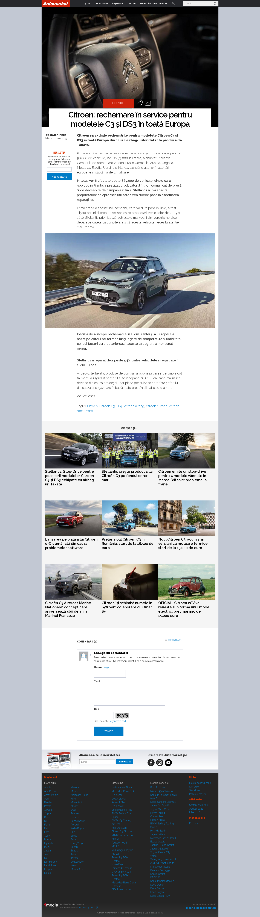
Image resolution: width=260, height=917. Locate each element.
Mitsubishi (76, 802)
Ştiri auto (194, 786)
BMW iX (155, 877)
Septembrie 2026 (198, 805)
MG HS (115, 846)
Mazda (74, 791)
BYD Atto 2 (118, 806)
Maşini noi (50, 777)
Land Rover (50, 865)
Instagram (159, 762)
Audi (46, 798)
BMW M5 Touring (121, 820)
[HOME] (56, 3)
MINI (73, 798)
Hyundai (48, 843)
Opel (73, 809)
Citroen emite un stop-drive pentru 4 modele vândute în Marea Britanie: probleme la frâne (182, 477)
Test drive (194, 790)
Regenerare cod (117, 721)
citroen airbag (134, 406)
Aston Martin (51, 795)
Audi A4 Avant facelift (162, 863)
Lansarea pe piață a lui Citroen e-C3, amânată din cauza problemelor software (71, 543)
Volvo (74, 865)
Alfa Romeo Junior (122, 889)
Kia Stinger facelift (160, 866)
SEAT (74, 832)
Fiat (46, 828)
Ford (46, 832)
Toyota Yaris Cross (160, 809)
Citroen (92, 406)
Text (97, 681)
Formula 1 (194, 823)
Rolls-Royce (77, 828)
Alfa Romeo (50, 791)
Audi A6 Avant (119, 827)
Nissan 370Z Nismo (161, 791)
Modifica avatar (84, 656)
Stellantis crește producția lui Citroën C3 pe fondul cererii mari (127, 475)
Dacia (47, 817)
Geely (47, 835)
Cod (96, 709)
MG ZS (115, 853)
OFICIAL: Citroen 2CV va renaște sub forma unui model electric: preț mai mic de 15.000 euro (184, 609)
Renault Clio (118, 802)
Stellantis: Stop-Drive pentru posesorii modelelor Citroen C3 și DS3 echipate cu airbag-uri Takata (70, 477)
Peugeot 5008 (119, 842)
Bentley (48, 802)
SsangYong (77, 843)
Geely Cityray (119, 798)
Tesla (73, 854)
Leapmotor (50, 869)
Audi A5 (116, 839)
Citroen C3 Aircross (122, 831)
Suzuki (74, 850)
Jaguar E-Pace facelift (162, 845)
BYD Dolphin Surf (121, 871)
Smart (74, 839)
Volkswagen (77, 861)
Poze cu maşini (197, 794)
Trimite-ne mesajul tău (201, 907)
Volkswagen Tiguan (122, 787)
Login (173, 3)
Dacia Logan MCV (160, 895)
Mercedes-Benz (79, 795)
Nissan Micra (157, 819)
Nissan (74, 806)
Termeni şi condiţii (88, 907)
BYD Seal (117, 795)
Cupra (47, 813)
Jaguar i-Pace (157, 834)
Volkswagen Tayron (122, 850)
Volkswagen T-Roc (122, 809)
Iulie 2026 (194, 812)
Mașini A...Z (77, 869)
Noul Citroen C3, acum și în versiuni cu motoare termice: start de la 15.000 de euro (183, 543)
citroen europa (156, 406)
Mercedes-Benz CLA (123, 791)
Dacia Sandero (158, 888)
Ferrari (47, 824)
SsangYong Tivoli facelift (163, 859)
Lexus (47, 872)
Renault (75, 824)
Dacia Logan (157, 892)
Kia (46, 858)
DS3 (119, 406)
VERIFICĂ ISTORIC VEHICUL (154, 3)
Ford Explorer (157, 787)
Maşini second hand (200, 783)
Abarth (47, 787)
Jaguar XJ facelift (159, 805)
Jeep (46, 854)
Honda (47, 839)
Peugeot (75, 813)
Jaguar (48, 850)
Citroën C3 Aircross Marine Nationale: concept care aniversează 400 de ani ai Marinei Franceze (68, 609)
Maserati (75, 787)
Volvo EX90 (118, 864)
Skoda (74, 835)
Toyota (74, 858)
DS (45, 820)
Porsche (75, 817)
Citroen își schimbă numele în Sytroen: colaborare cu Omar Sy (127, 607)
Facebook (151, 762)
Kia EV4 (116, 824)
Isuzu (47, 846)
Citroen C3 (107, 406)
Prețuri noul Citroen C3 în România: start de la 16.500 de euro (128, 543)
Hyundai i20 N (158, 830)
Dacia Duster (157, 884)
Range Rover (78, 820)
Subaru (75, 846)
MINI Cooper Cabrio (122, 835)
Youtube (168, 762)
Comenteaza (174, 640)
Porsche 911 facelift (122, 868)
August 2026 (196, 808)
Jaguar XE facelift (159, 848)
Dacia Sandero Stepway (163, 801)
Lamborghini (51, 861)
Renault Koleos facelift (162, 881)
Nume (98, 667)
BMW (47, 806)
